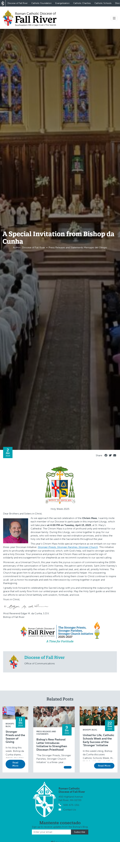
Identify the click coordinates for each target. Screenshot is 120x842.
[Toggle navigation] (114, 18)
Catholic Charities (82, 3)
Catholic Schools (103, 3)
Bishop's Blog (90, 730)
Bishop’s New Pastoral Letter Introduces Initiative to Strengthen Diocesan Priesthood (51, 744)
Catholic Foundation (41, 3)
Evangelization (62, 3)
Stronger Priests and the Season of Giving (15, 737)
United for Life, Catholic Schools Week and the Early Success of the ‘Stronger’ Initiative (98, 740)
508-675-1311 (71, 804)
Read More (15, 764)
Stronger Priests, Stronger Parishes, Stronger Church (68, 547)
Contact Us (69, 809)
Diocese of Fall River (18, 3)
